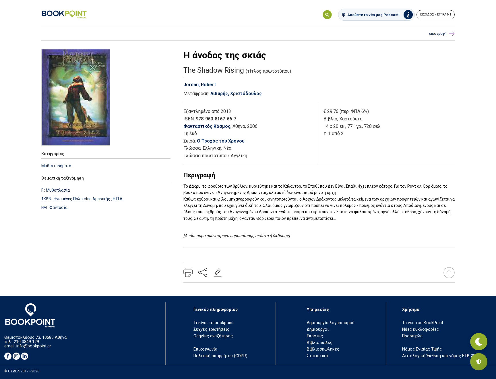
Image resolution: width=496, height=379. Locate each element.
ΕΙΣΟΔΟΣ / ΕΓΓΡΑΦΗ (435, 14)
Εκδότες (315, 336)
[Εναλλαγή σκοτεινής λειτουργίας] (478, 341)
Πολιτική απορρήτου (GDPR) (220, 355)
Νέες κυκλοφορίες (420, 329)
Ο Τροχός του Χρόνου (221, 141)
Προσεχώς (412, 336)
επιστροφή (438, 34)
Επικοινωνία (205, 349)
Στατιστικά (317, 355)
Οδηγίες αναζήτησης (213, 336)
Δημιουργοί (318, 329)
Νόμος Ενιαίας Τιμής (422, 349)
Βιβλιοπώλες (319, 342)
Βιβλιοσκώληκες (323, 349)
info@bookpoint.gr (33, 346)
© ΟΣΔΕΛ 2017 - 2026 (21, 371)
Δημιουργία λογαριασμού (330, 322)
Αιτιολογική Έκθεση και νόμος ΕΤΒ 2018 (441, 355)
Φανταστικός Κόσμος (206, 126)
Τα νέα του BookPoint (422, 322)
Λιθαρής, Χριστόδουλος (236, 93)
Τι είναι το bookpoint (213, 322)
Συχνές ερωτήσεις (211, 329)
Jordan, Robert (199, 84)
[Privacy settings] (478, 361)
